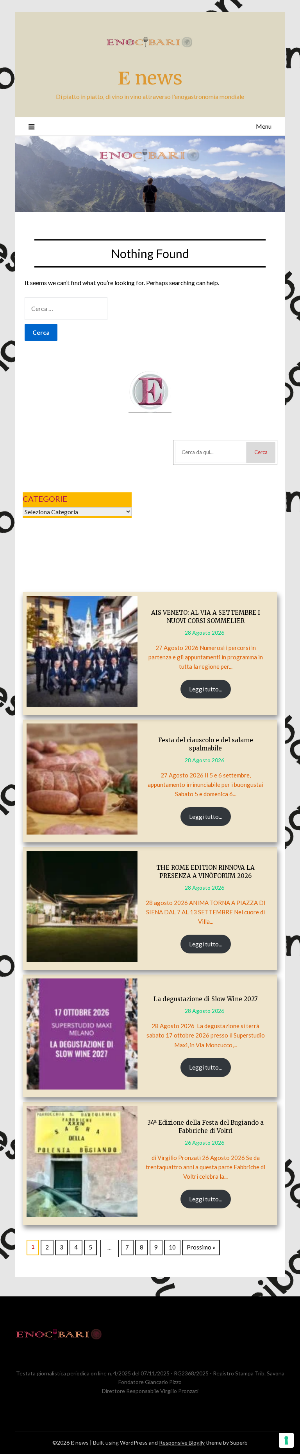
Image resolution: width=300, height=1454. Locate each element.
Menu (263, 126)
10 (172, 1247)
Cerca (261, 452)
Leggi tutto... (205, 689)
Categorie (45, 498)
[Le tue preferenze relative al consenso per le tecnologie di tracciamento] (286, 1440)
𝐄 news (150, 78)
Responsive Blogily (182, 1442)
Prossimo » (201, 1247)
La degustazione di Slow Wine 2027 (206, 999)
